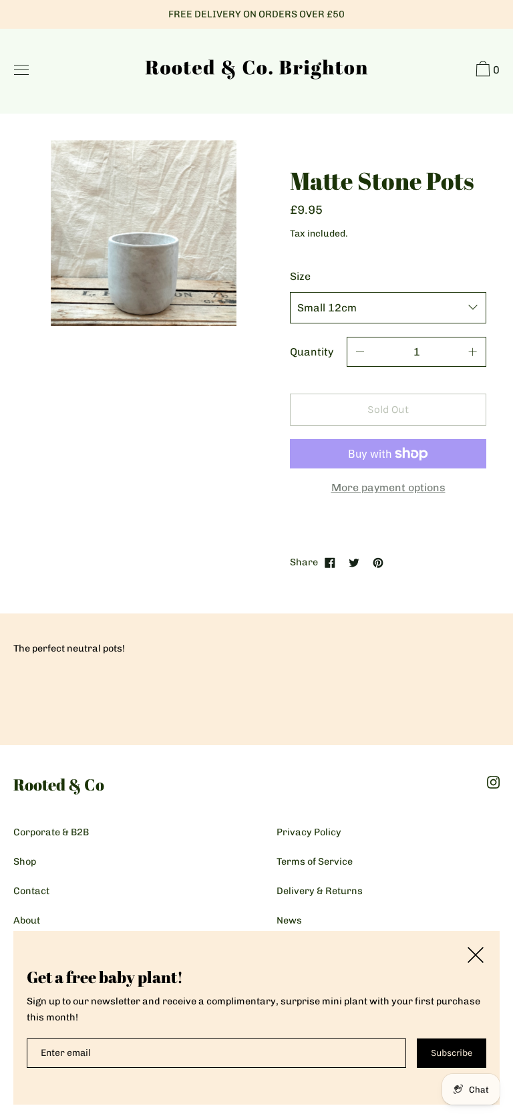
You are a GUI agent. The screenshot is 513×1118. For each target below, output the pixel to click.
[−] (360, 351)
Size (300, 276)
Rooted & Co (58, 784)
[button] (486, 71)
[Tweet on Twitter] (354, 562)
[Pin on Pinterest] (378, 562)
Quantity (311, 351)
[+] (473, 351)
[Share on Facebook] (330, 562)
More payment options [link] (388, 487)
